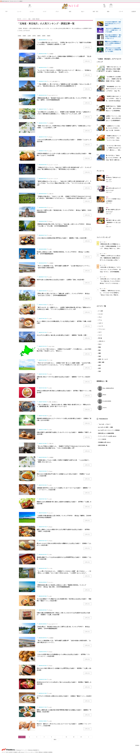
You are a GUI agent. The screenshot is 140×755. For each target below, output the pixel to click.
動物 (108, 11)
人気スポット (101, 341)
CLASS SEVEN (107, 401)
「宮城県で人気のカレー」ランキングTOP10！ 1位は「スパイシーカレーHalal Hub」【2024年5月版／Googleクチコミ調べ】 (113, 140)
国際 (99, 353)
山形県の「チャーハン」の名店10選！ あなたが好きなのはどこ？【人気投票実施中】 (113, 118)
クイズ (44, 11)
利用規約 (137, 745)
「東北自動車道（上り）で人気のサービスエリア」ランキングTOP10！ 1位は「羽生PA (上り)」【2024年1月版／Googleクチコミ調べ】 (113, 91)
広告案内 (15, 752)
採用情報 (46, 752)
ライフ (100, 335)
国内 (99, 350)
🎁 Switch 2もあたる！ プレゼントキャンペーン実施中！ (11, 1)
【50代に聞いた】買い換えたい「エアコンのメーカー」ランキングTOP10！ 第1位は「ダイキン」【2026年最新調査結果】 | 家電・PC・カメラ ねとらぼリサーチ (110, 272)
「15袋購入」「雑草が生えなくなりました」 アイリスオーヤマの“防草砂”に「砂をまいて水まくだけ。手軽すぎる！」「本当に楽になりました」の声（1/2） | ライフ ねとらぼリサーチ (110, 295)
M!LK (104, 394)
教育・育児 (95, 11)
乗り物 (100, 338)
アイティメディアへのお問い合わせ (106, 436)
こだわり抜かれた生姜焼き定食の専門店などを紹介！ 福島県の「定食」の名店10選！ (62, 238)
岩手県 (34, 35)
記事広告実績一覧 (102, 445)
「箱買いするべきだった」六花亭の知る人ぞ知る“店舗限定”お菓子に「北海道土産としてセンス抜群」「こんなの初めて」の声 (113, 71)
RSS (37, 752)
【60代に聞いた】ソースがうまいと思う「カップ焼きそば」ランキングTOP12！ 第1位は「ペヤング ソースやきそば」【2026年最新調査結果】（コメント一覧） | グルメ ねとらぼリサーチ (111, 283)
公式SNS (10, 752)
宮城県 (24, 35)
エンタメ (32, 11)
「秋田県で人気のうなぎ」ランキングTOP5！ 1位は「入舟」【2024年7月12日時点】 (113, 98)
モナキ (105, 407)
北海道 (19, 35)
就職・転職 (101, 362)
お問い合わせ (21, 752)
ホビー (100, 332)
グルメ (57, 11)
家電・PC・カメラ (103, 359)
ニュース (19, 11)
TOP (6, 11)
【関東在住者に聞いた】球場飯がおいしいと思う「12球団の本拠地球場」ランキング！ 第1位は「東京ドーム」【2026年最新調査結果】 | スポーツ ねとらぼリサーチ (110, 248)
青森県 (48, 35)
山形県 (29, 35)
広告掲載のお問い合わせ (104, 442)
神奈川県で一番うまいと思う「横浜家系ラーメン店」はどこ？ (113, 222)
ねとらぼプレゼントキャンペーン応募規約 (108, 430)
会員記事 (133, 11)
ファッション (101, 329)
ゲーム (100, 320)
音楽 (99, 371)
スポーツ (100, 323)
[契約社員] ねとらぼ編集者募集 (105, 433)
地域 (70, 11)
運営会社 (41, 752)
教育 (99, 365)
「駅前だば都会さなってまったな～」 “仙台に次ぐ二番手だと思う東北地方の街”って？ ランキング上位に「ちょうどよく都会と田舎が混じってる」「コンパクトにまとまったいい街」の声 (64, 183)
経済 (99, 368)
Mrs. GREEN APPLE (108, 388)
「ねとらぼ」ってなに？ (104, 424)
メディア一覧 (5, 752)
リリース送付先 (101, 439)
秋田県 (43, 35)
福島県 (38, 35)
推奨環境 (50, 752)
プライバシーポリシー (30, 752)
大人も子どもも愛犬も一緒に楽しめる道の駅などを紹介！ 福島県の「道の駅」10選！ (62, 335)
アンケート (100, 171)
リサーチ (121, 11)
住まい (82, 11)
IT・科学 (100, 311)
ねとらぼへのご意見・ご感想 (105, 427)
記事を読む (87, 47)
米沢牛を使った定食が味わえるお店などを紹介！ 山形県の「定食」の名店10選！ (61, 279)
